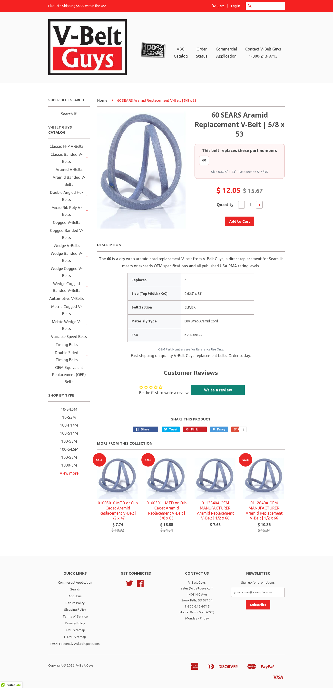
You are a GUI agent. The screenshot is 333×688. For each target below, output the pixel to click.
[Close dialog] (221, 296)
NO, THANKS (167, 386)
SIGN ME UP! (166, 374)
